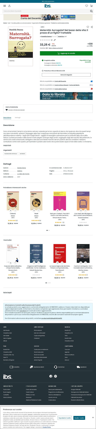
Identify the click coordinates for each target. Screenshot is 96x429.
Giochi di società (39, 355)
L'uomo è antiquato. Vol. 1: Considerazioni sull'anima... (83, 267)
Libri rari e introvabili (39, 333)
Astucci (67, 360)
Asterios (61, 36)
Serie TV (5, 357)
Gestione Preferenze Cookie (33, 400)
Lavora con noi (52, 397)
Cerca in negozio (66, 75)
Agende (67, 352)
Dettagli (17, 117)
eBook (5, 341)
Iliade (36, 214)
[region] (48, 417)
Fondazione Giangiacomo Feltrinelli (81, 395)
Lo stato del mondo (23, 174)
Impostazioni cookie (65, 418)
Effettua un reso (30, 395)
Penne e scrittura (69, 355)
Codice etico (52, 400)
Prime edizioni (38, 330)
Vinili (66, 335)
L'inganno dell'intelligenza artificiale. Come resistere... (36, 267)
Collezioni (37, 338)
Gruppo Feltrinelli (75, 389)
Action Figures (38, 360)
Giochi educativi (39, 352)
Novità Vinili (68, 338)
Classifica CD (69, 333)
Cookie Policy (47, 427)
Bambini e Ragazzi (8, 360)
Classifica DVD (7, 352)
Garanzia (28, 397)
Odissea (13, 214)
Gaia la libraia (7, 397)
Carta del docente (31, 389)
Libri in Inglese (7, 338)
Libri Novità (6, 330)
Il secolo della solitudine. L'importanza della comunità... (13, 267)
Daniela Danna (46, 36)
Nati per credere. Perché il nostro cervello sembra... (59, 215)
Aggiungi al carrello (67, 53)
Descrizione (7, 117)
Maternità (22, 153)
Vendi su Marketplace (54, 395)
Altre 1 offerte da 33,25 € (55, 48)
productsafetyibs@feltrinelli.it (52, 318)
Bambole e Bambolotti (40, 357)
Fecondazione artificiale (10, 153)
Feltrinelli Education (76, 397)
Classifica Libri (7, 333)
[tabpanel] (13, 208)
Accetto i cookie (79, 418)
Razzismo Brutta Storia (77, 400)
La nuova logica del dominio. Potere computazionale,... (60, 267)
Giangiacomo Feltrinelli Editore (79, 392)
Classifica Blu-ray (8, 355)
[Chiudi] (93, 417)
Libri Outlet (6, 335)
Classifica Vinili (69, 341)
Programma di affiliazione (55, 392)
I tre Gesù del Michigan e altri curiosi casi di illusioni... (83, 215)
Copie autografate (39, 335)
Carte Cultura (30, 392)
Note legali (7, 292)
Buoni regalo (7, 392)
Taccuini (67, 349)
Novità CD (67, 330)
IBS (47, 48)
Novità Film (6, 349)
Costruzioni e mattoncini (41, 349)
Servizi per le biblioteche (55, 389)
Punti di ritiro (6, 389)
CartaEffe (6, 395)
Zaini (66, 357)
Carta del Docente (60, 81)
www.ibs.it (23, 311)
